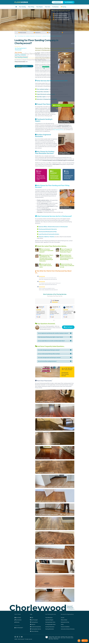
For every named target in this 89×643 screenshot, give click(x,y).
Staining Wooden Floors (50, 622)
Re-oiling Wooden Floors (50, 624)
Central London (51, 636)
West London (63, 637)
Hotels (62, 624)
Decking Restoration (49, 629)
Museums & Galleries (65, 626)
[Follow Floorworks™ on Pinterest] (17, 637)
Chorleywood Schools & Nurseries (48, 229)
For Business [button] (55, 6)
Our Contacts (18, 619)
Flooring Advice (34, 622)
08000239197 (58, 2)
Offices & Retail (64, 619)
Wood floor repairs (41, 96)
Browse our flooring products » (63, 108)
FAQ (32, 617)
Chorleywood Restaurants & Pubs (48, 231)
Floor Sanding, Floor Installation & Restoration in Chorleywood (29, 36)
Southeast (50, 637)
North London (57, 636)
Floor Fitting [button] (31, 6)
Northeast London (64, 636)
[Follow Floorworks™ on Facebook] (15, 637)
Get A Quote (18, 617)
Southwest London (56, 637)
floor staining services (58, 129)
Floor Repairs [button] (39, 6)
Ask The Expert (68, 327)
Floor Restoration (49, 617)
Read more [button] (38, 314)
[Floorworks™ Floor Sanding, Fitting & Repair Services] (16, 6)
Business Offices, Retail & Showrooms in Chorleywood (53, 226)
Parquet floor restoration (43, 91)
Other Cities (56, 638)
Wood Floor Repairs (49, 619)
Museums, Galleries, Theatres (46, 236)
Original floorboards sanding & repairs (46, 94)
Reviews (17, 622)
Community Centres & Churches (67, 629)
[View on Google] (37, 307)
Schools (62, 617)
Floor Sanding (18, 52)
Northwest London (69, 637)
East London (70, 636)
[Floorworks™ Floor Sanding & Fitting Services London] (21, 2)
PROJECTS (37, 32)
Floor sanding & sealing (42, 89)
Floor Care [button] (47, 6)
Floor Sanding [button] (22, 6)
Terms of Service (34, 631)
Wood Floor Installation (20, 55)
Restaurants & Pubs (65, 622)
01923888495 (69, 2)
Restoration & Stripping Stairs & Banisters (47, 99)
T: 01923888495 (70, 609)
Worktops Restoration (49, 626)
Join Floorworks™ (19, 627)
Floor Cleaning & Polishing (21, 57)
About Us (33, 624)
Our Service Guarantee (36, 626)
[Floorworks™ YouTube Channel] (22, 637)
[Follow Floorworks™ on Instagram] (19, 637)
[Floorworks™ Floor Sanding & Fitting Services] (16, 36)
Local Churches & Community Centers (49, 234)
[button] (24, 66)
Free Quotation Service (36, 629)
